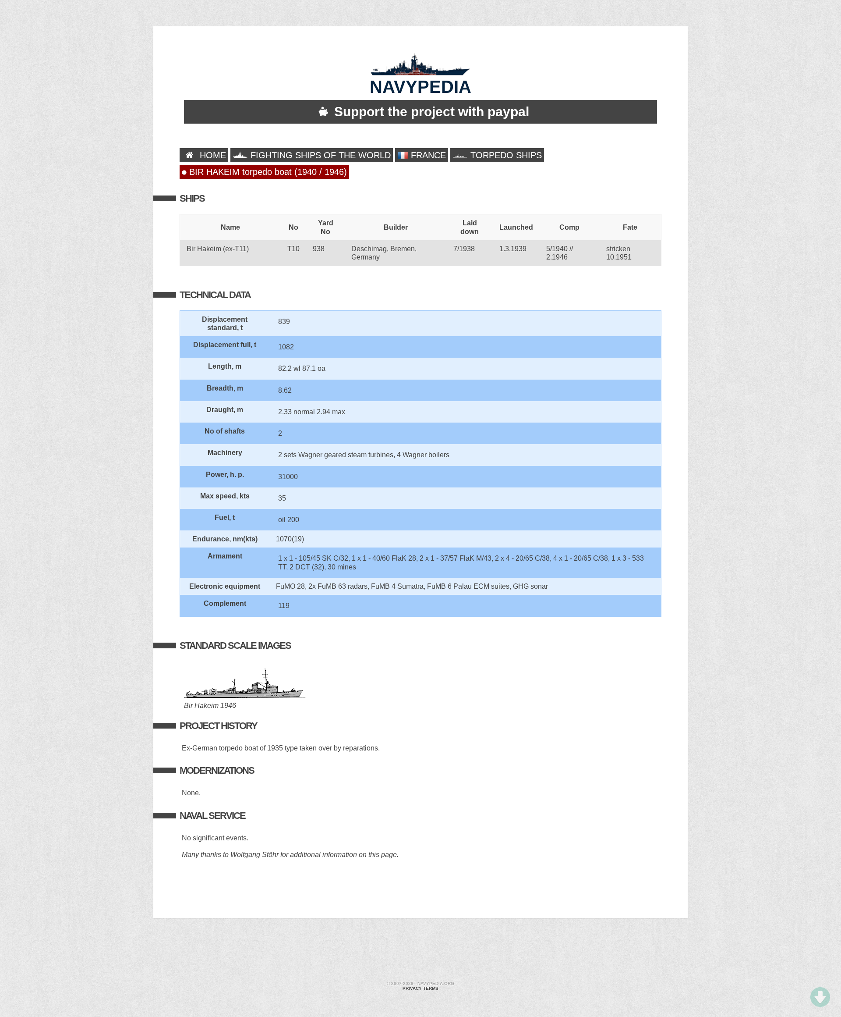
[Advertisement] (420, 951)
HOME (211, 155)
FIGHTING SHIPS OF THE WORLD (319, 155)
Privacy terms (420, 988)
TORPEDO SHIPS (505, 155)
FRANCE (427, 155)
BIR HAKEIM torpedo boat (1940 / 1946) (267, 172)
